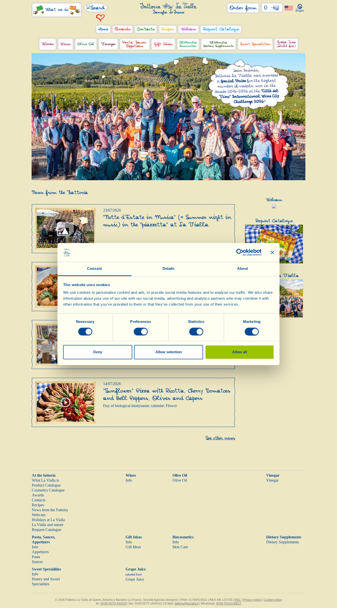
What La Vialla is (45, 480)
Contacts (38, 500)
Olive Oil (179, 475)
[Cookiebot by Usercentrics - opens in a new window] (240, 252)
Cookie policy (273, 600)
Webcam (38, 515)
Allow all (239, 352)
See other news (220, 438)
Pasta (36, 557)
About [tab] (242, 269)
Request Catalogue (46, 530)
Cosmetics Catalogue (48, 490)
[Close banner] (272, 252)
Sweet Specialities (46, 569)
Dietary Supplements (283, 537)
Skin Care (180, 547)
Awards (38, 495)
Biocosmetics (183, 537)
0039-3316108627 (228, 603)
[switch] (141, 331)
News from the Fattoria (50, 510)
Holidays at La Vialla (48, 520)
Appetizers (40, 552)
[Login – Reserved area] (299, 7)
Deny (97, 352)
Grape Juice (135, 579)
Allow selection (168, 352)
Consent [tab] (94, 269)
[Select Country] (288, 8)
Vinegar (273, 475)
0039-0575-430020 (114, 603)
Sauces (37, 562)
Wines (131, 475)
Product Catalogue (46, 485)
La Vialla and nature (47, 525)
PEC (238, 600)
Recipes (38, 505)
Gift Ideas (134, 537)
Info (129, 480)
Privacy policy (252, 600)
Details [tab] (169, 269)
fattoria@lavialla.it (187, 603)
